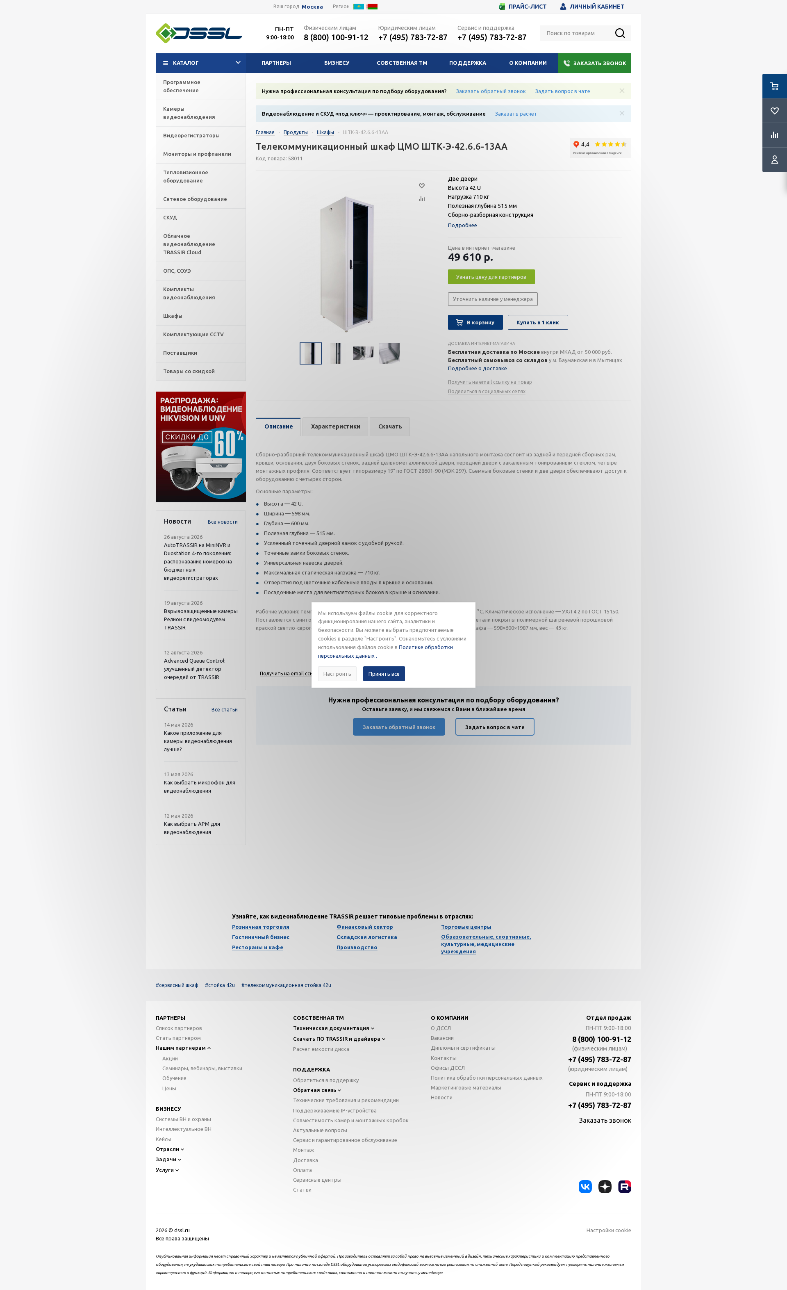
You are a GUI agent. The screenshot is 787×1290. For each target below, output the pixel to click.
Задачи (166, 1159)
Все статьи (225, 709)
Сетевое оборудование (195, 199)
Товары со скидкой (189, 371)
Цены (169, 1088)
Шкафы (172, 316)
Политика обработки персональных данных (487, 1077)
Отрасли (167, 1149)
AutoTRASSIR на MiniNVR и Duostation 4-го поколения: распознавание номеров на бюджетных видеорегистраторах (198, 561)
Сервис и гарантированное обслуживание (345, 1140)
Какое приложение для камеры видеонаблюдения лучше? (198, 741)
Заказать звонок (599, 63)
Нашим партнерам (181, 1048)
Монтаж (303, 1150)
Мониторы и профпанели (197, 154)
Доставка (305, 1160)
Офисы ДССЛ (448, 1068)
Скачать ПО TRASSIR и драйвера (336, 1039)
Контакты (444, 1058)
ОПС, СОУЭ (177, 270)
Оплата (302, 1170)
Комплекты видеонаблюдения (189, 293)
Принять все (384, 674)
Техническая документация (331, 1028)
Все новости (223, 521)
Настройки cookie (609, 1230)
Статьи (302, 1189)
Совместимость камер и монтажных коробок (351, 1120)
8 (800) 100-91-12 (336, 37)
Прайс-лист (528, 6)
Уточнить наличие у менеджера (493, 299)
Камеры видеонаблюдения (189, 113)
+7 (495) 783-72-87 (413, 37)
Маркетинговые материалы (466, 1087)
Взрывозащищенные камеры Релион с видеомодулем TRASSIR (201, 619)
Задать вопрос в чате (562, 91)
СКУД (170, 217)
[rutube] (624, 1186)
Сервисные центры (317, 1180)
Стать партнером (178, 1038)
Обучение (174, 1078)
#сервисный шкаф (177, 985)
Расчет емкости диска (321, 1049)
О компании (528, 63)
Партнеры (276, 63)
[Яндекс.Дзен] (605, 1186)
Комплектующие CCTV (193, 334)
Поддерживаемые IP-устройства (335, 1110)
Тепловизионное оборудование (185, 176)
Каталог (186, 63)
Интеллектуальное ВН (184, 1129)
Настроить (337, 674)
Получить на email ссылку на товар (490, 382)
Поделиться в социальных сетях (486, 391)
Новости (442, 1097)
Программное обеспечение (181, 86)
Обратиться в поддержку (326, 1080)
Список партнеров (179, 1028)
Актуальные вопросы (320, 1130)
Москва (312, 6)
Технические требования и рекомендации (346, 1100)
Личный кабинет (597, 6)
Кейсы (163, 1139)
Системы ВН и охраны (183, 1119)
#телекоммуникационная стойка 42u (286, 985)
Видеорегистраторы (191, 135)
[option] (201, 447)
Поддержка (467, 63)
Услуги (165, 1170)
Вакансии (442, 1038)
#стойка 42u (220, 985)
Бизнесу (336, 63)
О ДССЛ (441, 1028)
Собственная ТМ (402, 63)
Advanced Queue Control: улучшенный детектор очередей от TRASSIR (194, 669)
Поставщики (180, 353)
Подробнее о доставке (477, 368)
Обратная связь (314, 1090)
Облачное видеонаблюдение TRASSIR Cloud (189, 244)
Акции (170, 1058)
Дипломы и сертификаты (463, 1048)
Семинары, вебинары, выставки (202, 1068)
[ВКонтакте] (585, 1186)
